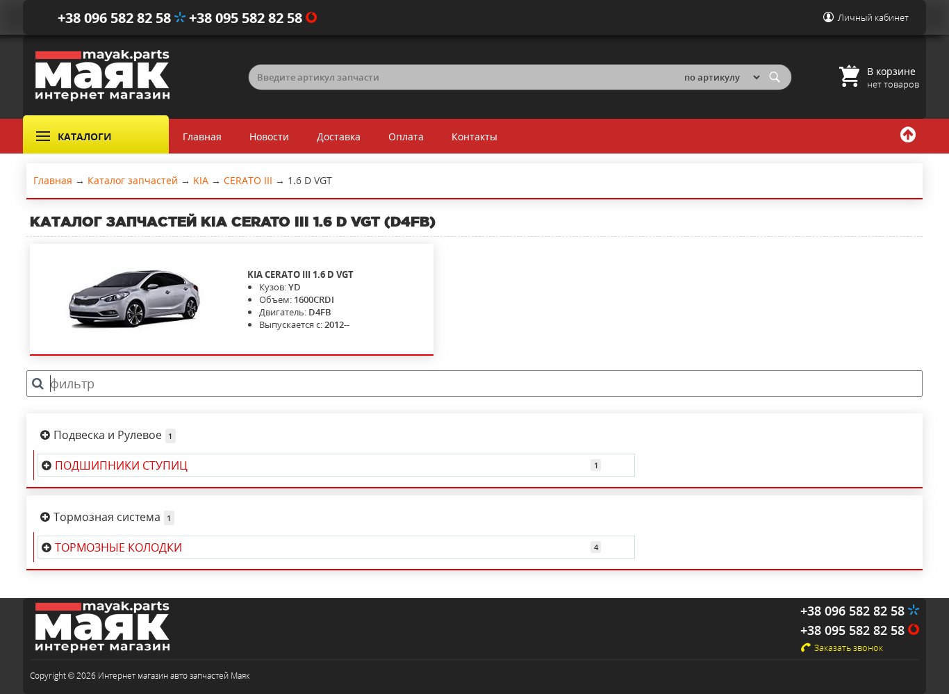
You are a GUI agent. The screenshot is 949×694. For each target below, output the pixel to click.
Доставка (339, 136)
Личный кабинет (873, 17)
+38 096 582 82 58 (116, 17)
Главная (202, 136)
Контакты (474, 136)
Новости (269, 136)
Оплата (406, 136)
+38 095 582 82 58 (247, 17)
